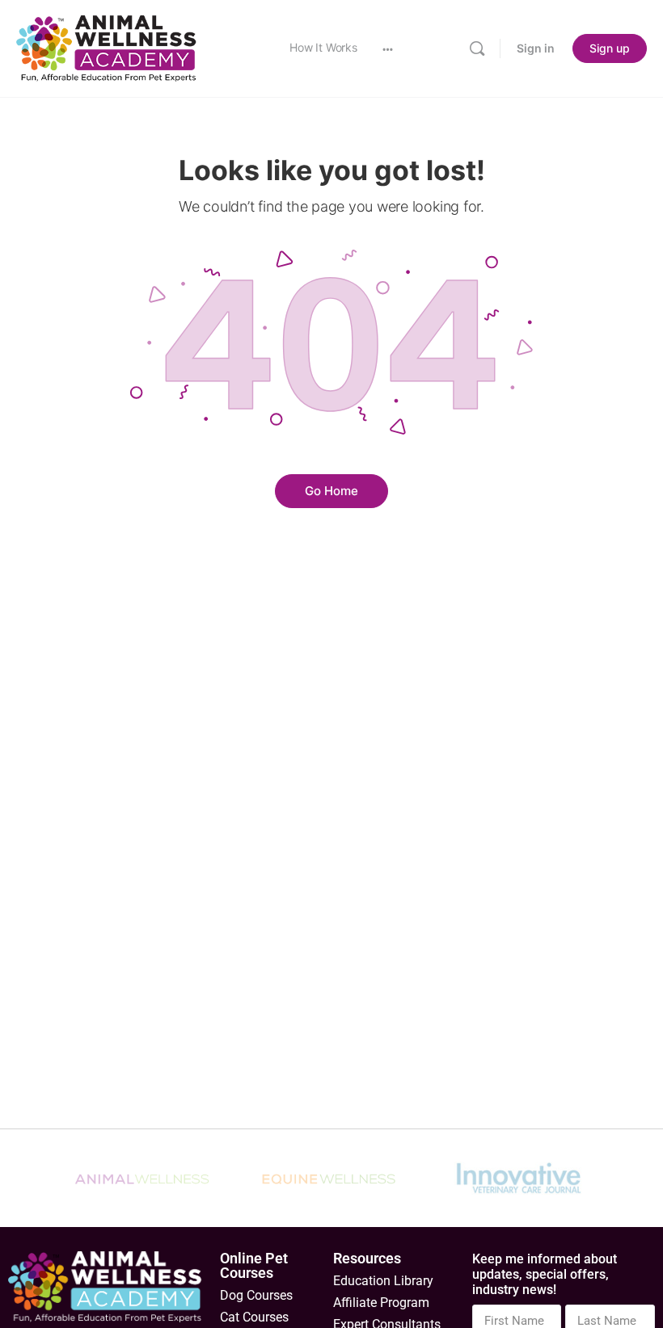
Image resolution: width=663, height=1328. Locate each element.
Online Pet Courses (254, 1265)
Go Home (331, 490)
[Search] (477, 48)
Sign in (536, 48)
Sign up (609, 48)
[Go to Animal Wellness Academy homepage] (107, 47)
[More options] (388, 48)
